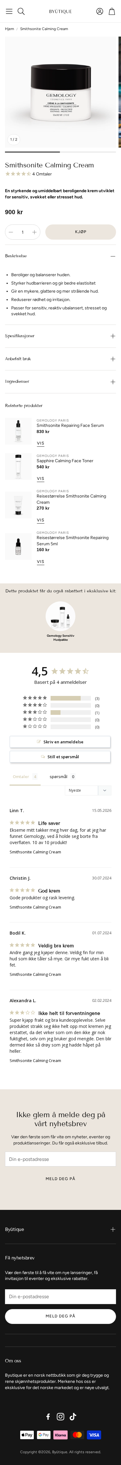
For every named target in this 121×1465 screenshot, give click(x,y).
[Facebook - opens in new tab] (48, 1416)
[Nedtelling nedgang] (10, 232)
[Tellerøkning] (34, 232)
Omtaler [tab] (21, 776)
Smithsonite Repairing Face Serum (70, 425)
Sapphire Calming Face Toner (65, 460)
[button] (9, 11)
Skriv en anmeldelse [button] (63, 742)
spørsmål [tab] (58, 776)
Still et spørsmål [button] (63, 756)
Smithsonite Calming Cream (35, 852)
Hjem (9, 29)
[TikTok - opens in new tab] (73, 1416)
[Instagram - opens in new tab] (60, 1416)
